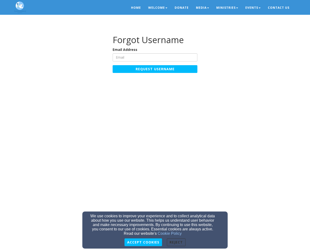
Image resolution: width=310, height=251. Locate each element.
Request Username (155, 69)
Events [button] (251, 8)
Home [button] (136, 8)
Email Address (125, 49)
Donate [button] (182, 8)
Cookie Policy (170, 233)
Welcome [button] (156, 8)
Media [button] (201, 8)
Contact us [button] (278, 8)
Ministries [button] (226, 8)
